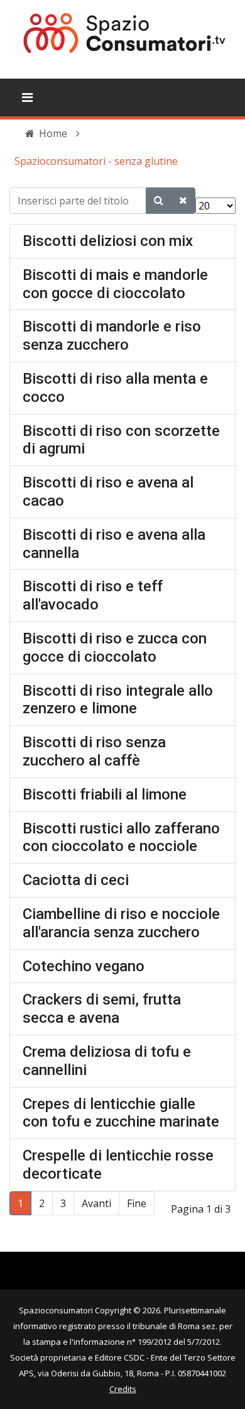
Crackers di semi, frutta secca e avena (102, 1009)
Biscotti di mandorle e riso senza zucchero (112, 336)
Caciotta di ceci (76, 880)
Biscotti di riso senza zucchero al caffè (94, 751)
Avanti (96, 1203)
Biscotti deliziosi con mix (108, 241)
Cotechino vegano (83, 966)
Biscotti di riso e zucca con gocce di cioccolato (115, 648)
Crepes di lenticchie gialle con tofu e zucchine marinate (121, 1113)
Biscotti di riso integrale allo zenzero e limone (118, 700)
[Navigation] (27, 97)
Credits (122, 1389)
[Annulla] (183, 200)
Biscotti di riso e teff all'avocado (93, 595)
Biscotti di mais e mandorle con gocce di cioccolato (115, 284)
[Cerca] (159, 200)
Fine (136, 1203)
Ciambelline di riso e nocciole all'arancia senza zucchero (121, 923)
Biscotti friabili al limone (105, 794)
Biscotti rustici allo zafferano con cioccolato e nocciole (121, 837)
